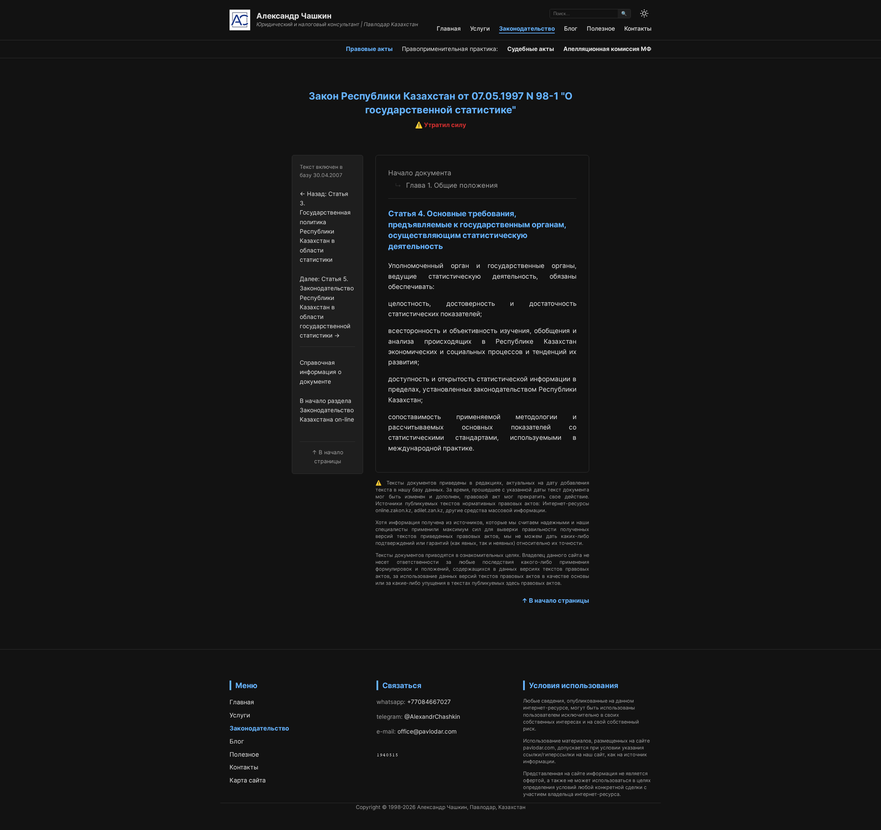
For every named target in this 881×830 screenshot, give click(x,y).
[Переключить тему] (644, 13)
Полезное (601, 28)
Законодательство (527, 28)
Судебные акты (530, 48)
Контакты (637, 28)
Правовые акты (369, 48)
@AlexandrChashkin (432, 716)
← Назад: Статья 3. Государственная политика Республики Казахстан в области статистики (325, 226)
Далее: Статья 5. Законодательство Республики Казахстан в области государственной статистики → (327, 307)
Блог (570, 28)
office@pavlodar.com (427, 731)
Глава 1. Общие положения (452, 185)
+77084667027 (429, 701)
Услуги (480, 28)
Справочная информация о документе (320, 372)
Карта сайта (248, 780)
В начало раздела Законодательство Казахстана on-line (327, 410)
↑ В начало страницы (555, 600)
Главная (449, 28)
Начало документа (419, 173)
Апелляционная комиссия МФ (607, 48)
